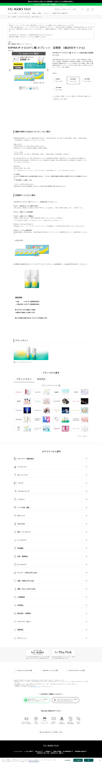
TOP (9, 16)
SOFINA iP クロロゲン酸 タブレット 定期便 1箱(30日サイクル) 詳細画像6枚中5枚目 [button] (33, 88)
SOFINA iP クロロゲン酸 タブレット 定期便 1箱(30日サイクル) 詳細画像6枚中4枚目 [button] (30, 88)
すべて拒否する (78, 760)
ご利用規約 (47, 751)
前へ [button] (9, 70)
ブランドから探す (12, 13)
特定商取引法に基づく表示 (43, 753)
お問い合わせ (38, 751)
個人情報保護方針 (67, 751)
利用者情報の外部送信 (80, 751)
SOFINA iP (14, 16)
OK (88, 760)
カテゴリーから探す (25, 13)
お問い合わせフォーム (35, 686)
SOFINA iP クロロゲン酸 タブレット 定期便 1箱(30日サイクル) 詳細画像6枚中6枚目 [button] (37, 88)
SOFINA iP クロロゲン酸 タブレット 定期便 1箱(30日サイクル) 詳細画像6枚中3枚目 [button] (27, 88)
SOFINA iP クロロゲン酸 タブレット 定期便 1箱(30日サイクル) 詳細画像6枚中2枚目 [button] (23, 88)
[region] (51, 760)
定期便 (34, 13)
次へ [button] (47, 70)
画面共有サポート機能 (56, 753)
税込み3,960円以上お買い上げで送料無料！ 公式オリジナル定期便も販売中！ (51, 1)
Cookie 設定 (67, 760)
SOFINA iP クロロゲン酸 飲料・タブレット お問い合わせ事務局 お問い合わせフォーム (40, 186)
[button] (51, 458)
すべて (56, 9)
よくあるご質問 (28, 751)
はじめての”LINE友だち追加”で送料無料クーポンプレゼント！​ (51, 4)
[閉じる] (99, 760)
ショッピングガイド (18, 751)
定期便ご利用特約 (57, 751)
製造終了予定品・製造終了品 (60, 13)
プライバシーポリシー (34, 761)
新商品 (39, 13)
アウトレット (47, 13)
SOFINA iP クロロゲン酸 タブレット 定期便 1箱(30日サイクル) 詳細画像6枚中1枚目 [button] (20, 88)
